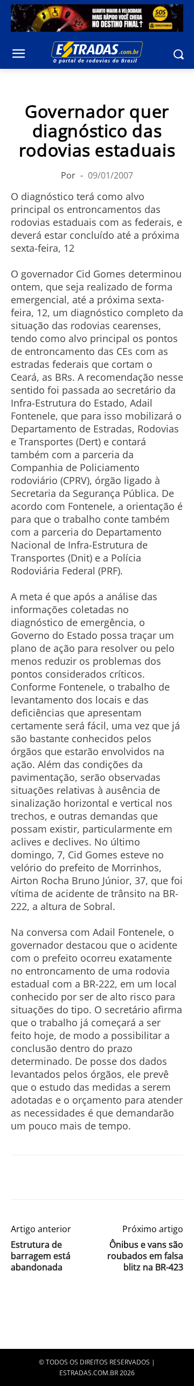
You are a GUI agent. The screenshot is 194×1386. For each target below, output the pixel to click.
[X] (46, 1177)
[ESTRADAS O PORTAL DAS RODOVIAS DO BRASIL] (97, 52)
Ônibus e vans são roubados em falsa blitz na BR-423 (145, 1256)
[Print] (120, 1177)
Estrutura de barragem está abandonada (41, 1256)
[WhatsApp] (71, 1177)
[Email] (96, 1177)
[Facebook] (21, 1177)
